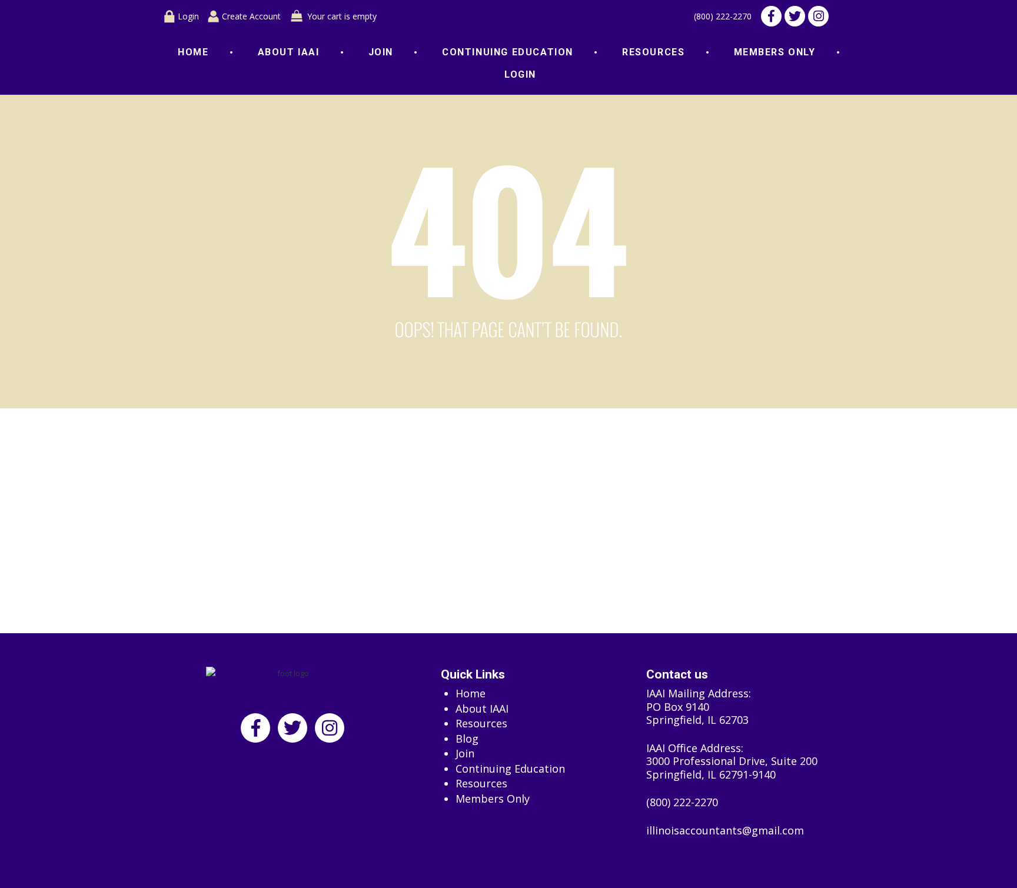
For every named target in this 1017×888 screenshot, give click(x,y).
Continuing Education (507, 52)
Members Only (775, 52)
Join (380, 52)
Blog (467, 739)
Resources (653, 52)
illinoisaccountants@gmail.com (725, 830)
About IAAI (289, 52)
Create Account (251, 16)
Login (188, 16)
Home (193, 52)
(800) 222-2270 (723, 16)
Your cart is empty (342, 16)
